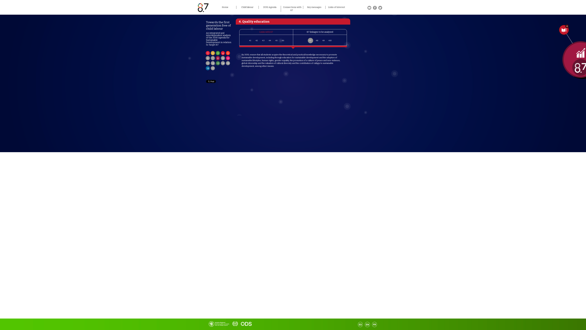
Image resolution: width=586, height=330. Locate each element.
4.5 (276, 41)
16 (208, 68)
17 (213, 68)
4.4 (270, 41)
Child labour (247, 7)
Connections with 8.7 (292, 9)
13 (218, 63)
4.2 (257, 41)
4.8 (317, 41)
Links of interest (336, 7)
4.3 (263, 41)
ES (360, 324)
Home (225, 7)
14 (223, 63)
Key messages (314, 7)
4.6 (283, 41)
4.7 (310, 41)
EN (367, 324)
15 (228, 63)
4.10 (330, 41)
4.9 (323, 41)
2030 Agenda (269, 7)
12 (213, 63)
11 (208, 63)
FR (374, 324)
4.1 (250, 41)
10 (228, 58)
